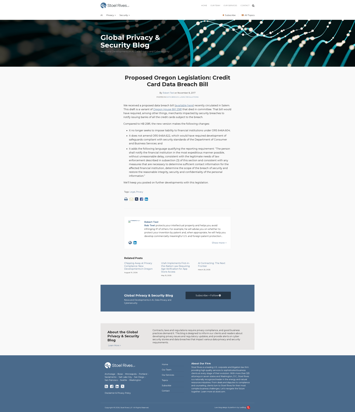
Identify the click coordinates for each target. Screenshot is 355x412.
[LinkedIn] (117, 386)
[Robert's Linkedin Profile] (135, 243)
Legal (132, 192)
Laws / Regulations (189, 97)
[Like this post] (141, 199)
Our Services (230, 5)
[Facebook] (111, 386)
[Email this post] (131, 199)
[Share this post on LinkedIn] (146, 199)
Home (204, 5)
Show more (218, 242)
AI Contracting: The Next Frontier (211, 264)
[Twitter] (122, 386)
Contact (244, 5)
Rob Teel (149, 225)
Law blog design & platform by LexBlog (230, 407)
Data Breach (172, 97)
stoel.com (220, 391)
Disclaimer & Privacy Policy (118, 393)
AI (102, 15)
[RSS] (106, 386)
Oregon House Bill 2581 (167, 109)
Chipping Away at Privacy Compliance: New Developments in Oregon (138, 266)
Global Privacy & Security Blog (130, 41)
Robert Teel (168, 93)
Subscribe (230, 15)
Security (124, 15)
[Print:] (126, 199)
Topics (165, 380)
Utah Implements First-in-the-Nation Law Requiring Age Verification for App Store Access (175, 267)
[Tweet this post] (136, 199)
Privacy (110, 15)
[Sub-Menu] (115, 15)
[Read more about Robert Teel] (130, 243)
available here (184, 105)
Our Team (215, 5)
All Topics (249, 15)
